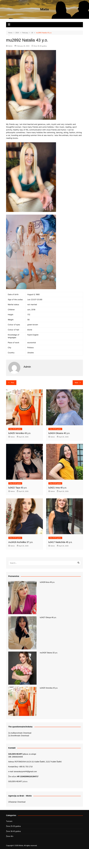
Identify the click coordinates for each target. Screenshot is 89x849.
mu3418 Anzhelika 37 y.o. (20, 542)
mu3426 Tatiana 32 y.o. (49, 653)
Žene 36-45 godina (40, 46)
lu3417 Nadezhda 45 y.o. (60, 542)
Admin (10, 46)
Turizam (9, 821)
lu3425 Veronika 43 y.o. (19, 433)
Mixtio (44, 9)
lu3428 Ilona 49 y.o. (47, 582)
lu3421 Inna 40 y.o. (57, 487)
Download (27, 733)
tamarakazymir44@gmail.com (25, 771)
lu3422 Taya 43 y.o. (17, 487)
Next (76, 383)
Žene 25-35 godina (13, 826)
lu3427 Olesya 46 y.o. (48, 617)
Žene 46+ (9, 836)
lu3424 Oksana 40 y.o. (59, 433)
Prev (12, 383)
